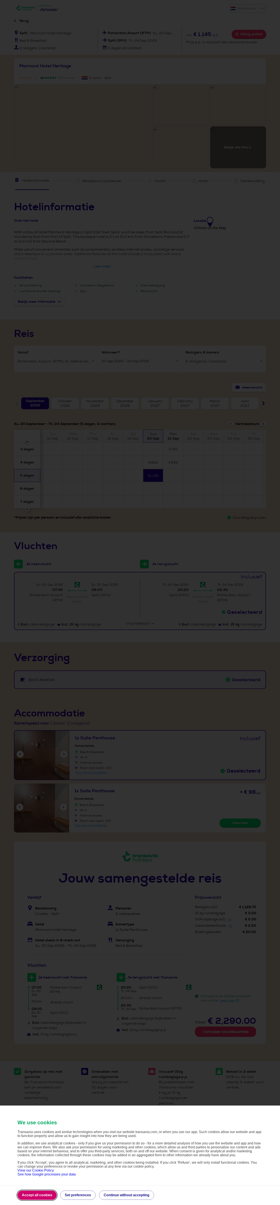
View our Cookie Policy (36, 1170)
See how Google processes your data (47, 1174)
